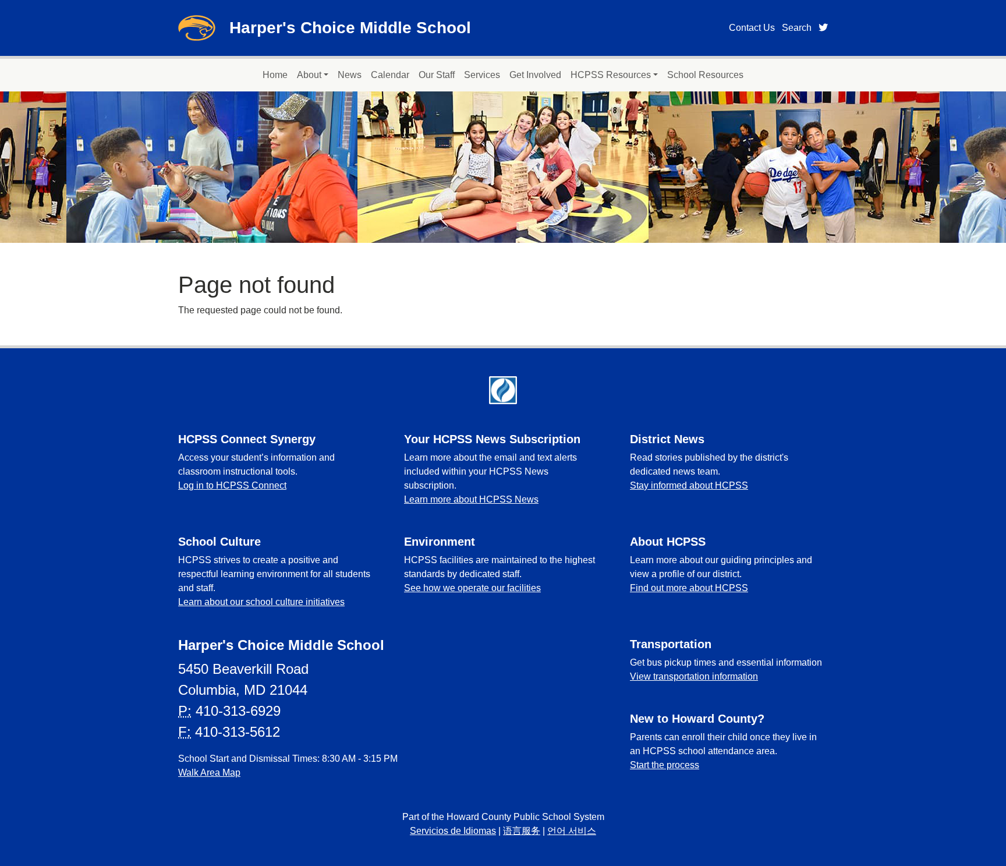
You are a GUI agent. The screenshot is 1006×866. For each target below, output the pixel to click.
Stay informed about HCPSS (689, 485)
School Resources (705, 75)
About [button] (309, 75)
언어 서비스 (571, 831)
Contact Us (752, 28)
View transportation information (694, 676)
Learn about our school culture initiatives (261, 602)
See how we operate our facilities (472, 588)
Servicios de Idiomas (453, 831)
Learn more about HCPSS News (471, 499)
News (350, 75)
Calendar (390, 75)
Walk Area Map (209, 772)
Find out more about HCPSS (689, 588)
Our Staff (437, 75)
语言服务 (521, 831)
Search (797, 28)
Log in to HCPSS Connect (232, 485)
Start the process (664, 765)
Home (275, 75)
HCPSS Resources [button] (611, 75)
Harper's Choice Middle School (350, 28)
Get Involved (535, 75)
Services (482, 75)
